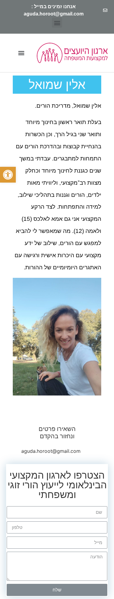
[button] (8, 175)
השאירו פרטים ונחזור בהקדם (57, 432)
